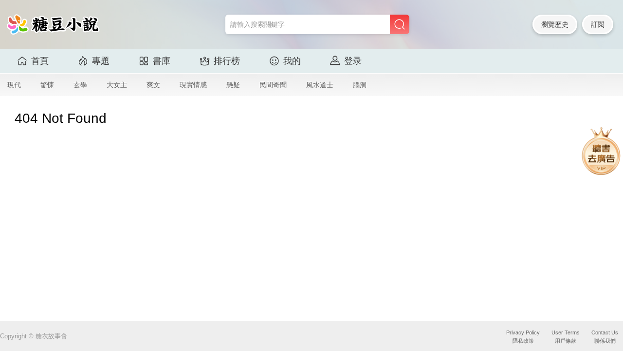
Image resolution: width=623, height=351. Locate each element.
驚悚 (47, 85)
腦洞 (359, 85)
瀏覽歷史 (554, 24)
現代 (14, 85)
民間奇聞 (273, 85)
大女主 (117, 85)
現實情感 (193, 85)
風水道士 (319, 85)
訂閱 (598, 24)
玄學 (80, 85)
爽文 (153, 85)
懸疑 (233, 85)
